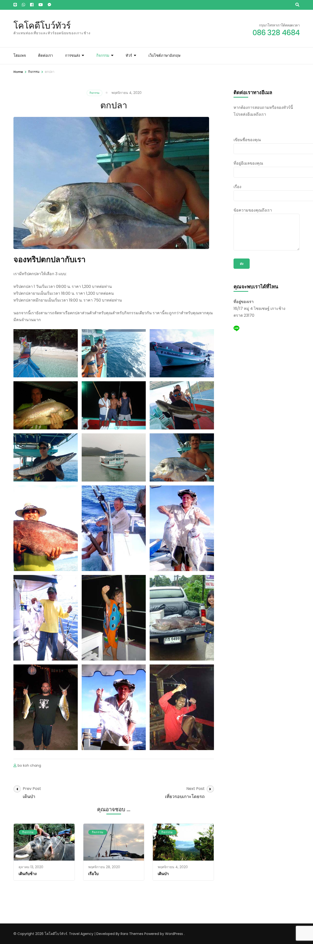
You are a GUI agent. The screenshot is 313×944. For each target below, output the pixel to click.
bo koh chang (29, 765)
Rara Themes (132, 933)
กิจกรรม (102, 55)
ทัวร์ (129, 55)
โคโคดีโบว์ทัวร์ (42, 25)
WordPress (174, 933)
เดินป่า (163, 874)
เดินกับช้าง (28, 874)
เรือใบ (93, 874)
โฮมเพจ (19, 55)
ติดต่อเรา (45, 55)
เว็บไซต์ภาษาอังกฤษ (164, 55)
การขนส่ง (72, 55)
